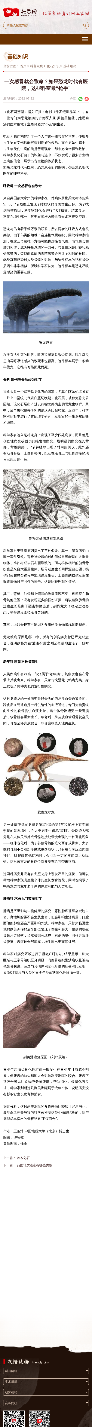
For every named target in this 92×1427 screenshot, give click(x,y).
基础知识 (69, 66)
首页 (23, 66)
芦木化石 (23, 1158)
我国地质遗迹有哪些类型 (34, 1165)
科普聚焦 (36, 66)
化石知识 (53, 66)
